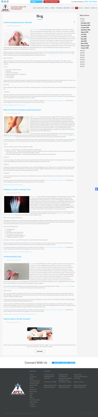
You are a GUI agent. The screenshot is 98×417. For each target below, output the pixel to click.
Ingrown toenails (34, 29)
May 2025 (84, 39)
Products (87, 8)
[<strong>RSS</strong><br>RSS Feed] (74, 22)
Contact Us (94, 8)
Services (53, 8)
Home (34, 8)
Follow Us (63, 362)
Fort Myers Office (35, 381)
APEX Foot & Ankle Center (64, 53)
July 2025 (83, 34)
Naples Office (34, 385)
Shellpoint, (54, 100)
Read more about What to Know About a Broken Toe (17, 251)
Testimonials (59, 8)
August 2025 (84, 32)
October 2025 (85, 27)
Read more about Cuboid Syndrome (13, 184)
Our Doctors (40, 8)
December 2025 (85, 23)
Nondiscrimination (90, 413)
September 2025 (85, 30)
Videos (72, 8)
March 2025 (84, 43)
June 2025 (84, 36)
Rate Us (81, 8)
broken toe (34, 196)
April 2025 (84, 41)
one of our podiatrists (49, 53)
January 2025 (85, 48)
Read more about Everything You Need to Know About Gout (19, 314)
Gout (31, 263)
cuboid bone (35, 117)
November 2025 (85, 25)
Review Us (72, 362)
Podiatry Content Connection (32, 413)
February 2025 (85, 45)
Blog (76, 8)
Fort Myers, (47, 100)
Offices (46, 8)
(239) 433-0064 (90, 2)
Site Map (83, 413)
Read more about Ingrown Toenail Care (14, 105)
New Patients (66, 8)
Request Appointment (51, 1)
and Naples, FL (61, 100)
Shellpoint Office (34, 383)
